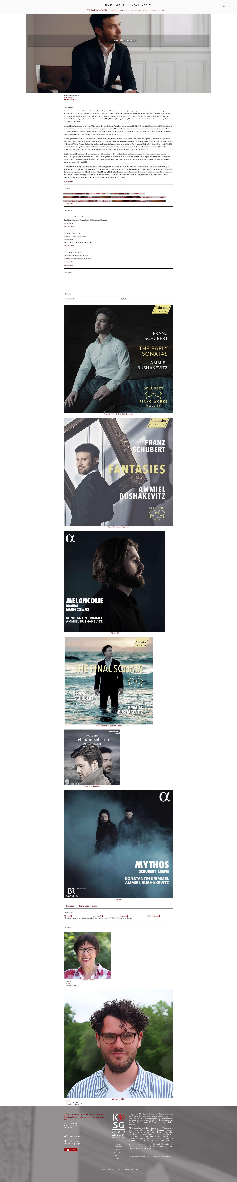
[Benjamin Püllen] (118, 1044)
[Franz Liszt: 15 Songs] (88, 904)
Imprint (102, 1170)
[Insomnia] (70, 904)
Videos (118, 1158)
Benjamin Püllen (118, 1099)
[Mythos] (118, 844)
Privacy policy (114, 1170)
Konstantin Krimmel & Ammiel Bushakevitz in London (87, 197)
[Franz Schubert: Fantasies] (118, 472)
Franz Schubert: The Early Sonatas (118, 414)
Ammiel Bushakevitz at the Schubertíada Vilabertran (86, 193)
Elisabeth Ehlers (87, 980)
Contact (161, 10)
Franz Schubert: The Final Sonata (109, 726)
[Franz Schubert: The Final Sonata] (108, 680)
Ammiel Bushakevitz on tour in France (127, 193)
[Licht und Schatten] (92, 757)
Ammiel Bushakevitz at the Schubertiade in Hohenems (87, 201)
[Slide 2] (119, 287)
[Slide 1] (117, 287)
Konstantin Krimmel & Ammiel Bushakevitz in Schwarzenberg (139, 201)
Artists (120, 5)
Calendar (129, 10)
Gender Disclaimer (130, 1170)
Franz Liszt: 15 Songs (88, 906)
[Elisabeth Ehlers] (87, 955)
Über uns (118, 1152)
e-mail (68, 984)
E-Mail (68, 1101)
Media (145, 10)
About (146, 5)
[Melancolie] (115, 581)
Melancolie (114, 633)
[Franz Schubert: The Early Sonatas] (118, 359)
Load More (69, 203)
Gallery (138, 10)
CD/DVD (118, 1155)
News (135, 5)
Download (152, 10)
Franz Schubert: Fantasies (118, 527)
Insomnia (70, 906)
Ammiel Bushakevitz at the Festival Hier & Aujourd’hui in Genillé (138, 197)
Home (108, 5)
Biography (115, 10)
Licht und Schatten (92, 786)
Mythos (119, 899)
